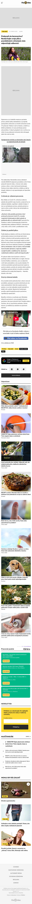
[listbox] (26, 736)
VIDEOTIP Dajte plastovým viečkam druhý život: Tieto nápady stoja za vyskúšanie (17, 744)
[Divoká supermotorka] (16, 790)
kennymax (13, 895)
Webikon (23, 895)
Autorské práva (16, 873)
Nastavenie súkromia (16, 870)
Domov (16, 882)
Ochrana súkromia (16, 876)
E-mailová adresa (8, 718)
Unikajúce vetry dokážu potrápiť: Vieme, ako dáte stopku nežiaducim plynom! (15, 824)
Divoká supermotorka (8, 801)
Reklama (16, 879)
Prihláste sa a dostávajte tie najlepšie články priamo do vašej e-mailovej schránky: (16, 712)
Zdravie (16, 348)
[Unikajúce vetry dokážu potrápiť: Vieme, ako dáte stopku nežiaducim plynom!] (16, 812)
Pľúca (3, 351)
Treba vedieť (4, 31)
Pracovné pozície (7, 649)
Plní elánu (4, 348)
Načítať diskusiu (16, 375)
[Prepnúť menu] (2, 3)
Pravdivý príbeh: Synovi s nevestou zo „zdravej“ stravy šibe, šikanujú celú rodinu (14, 849)
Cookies (16, 867)
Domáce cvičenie (23, 348)
